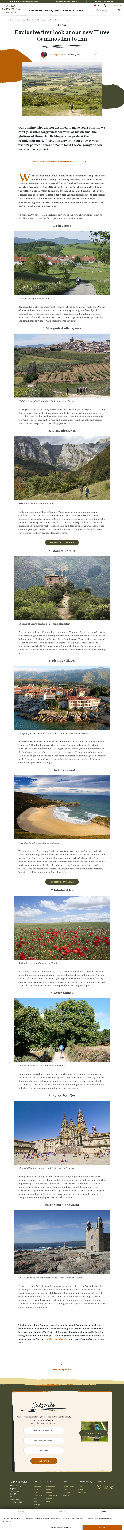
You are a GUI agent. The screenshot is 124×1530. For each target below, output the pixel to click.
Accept (102, 1527)
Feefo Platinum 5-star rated (29, 1)
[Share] (96, 54)
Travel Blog (82, 1492)
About (80, 10)
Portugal (37, 1505)
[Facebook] (99, 1487)
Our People (50, 1489)
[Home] (11, 9)
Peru (35, 1502)
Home (12, 20)
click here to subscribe (56, 1339)
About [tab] (103, 1512)
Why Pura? (50, 1502)
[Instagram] (105, 1487)
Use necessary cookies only (61, 1527)
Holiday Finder (68, 1486)
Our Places (50, 1492)
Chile (36, 1492)
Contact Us (67, 1492)
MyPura (66, 1495)
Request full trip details (62, 542)
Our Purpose (50, 1486)
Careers (49, 1499)
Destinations (35, 10)
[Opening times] (109, 5)
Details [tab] (62, 1512)
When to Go (68, 10)
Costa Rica (38, 1495)
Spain (36, 1508)
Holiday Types (52, 10)
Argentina (37, 1486)
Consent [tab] (20, 1512)
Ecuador (37, 1499)
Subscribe (44, 1460)
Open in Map (14, 1499)
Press (80, 1486)
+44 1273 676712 (105, 5)
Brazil (36, 1489)
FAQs (64, 1489)
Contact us (117, 5)
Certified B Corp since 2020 (104, 1)
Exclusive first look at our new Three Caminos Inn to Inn (48, 20)
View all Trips (93, 1433)
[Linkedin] (112, 1487)
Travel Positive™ (52, 1495)
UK (98, 5)
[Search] (119, 10)
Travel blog (21, 20)
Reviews (81, 1489)
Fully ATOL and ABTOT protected (67, 1)
